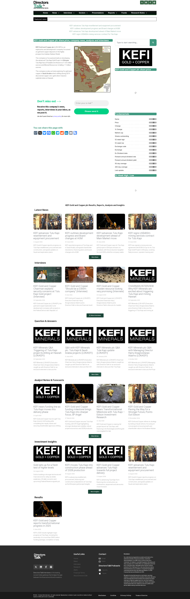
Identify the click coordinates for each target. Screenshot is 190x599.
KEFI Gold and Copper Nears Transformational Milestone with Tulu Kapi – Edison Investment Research (111, 412)
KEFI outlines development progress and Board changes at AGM (95, 28)
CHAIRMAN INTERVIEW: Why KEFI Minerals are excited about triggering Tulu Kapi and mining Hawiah (141, 291)
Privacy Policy (125, 595)
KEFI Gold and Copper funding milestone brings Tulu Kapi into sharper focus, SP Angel (78, 410)
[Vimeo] (154, 2)
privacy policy (57, 116)
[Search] (153, 42)
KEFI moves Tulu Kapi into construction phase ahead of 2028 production (79, 468)
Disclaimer (102, 595)
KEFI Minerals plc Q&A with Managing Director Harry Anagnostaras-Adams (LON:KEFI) (140, 351)
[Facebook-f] (150, 2)
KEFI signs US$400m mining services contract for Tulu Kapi (95, 34)
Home (45, 13)
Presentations (98, 13)
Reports (111, 13)
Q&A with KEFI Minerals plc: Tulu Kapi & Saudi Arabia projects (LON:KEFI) (79, 350)
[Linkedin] (146, 2)
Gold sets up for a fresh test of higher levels (45, 466)
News (54, 13)
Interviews (68, 13)
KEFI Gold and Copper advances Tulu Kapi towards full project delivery (108, 469)
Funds (124, 13)
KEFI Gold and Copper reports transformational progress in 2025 (46, 523)
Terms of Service (141, 595)
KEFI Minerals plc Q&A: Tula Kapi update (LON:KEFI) (108, 350)
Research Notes (138, 13)
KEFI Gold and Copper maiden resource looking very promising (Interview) (110, 289)
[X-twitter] (142, 2)
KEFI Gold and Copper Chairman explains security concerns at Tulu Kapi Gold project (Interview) (46, 291)
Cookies (113, 595)
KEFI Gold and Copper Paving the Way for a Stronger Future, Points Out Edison (140, 410)
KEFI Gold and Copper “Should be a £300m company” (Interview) (76, 289)
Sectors (82, 13)
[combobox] (132, 42)
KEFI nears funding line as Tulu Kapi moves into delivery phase (46, 409)
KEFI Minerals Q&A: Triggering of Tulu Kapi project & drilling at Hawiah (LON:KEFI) (47, 351)
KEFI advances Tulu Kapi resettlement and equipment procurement (95, 26)
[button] (95, 257)
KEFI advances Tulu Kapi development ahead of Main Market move (95, 31)
